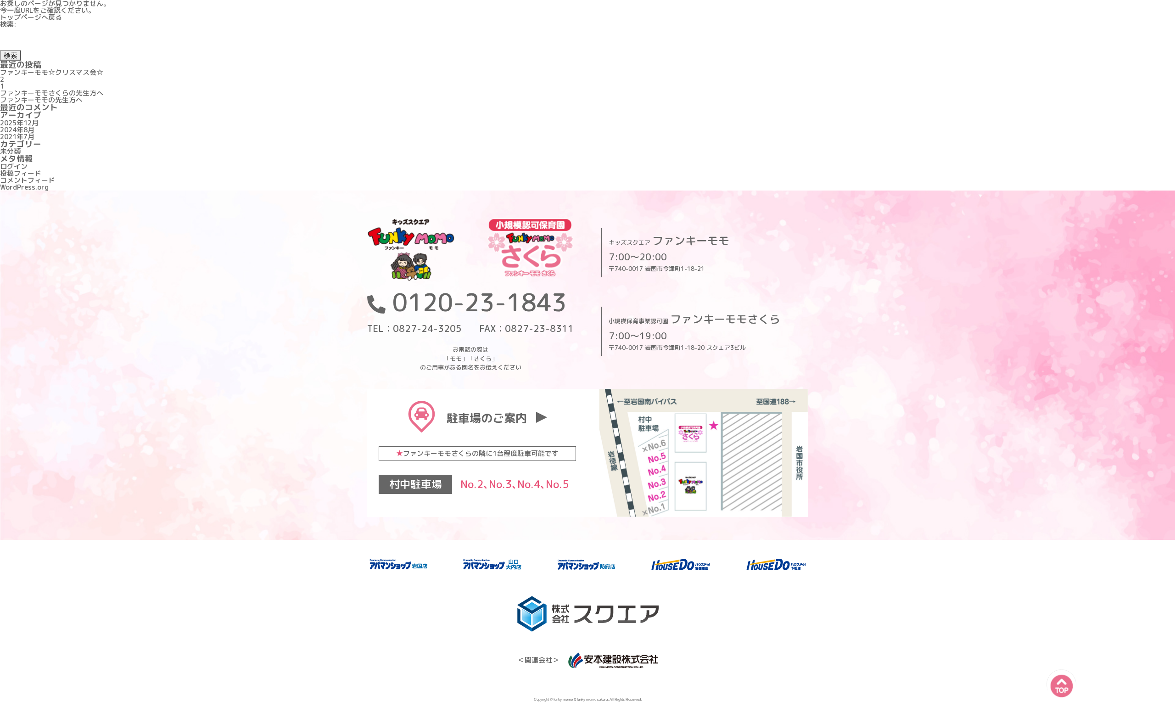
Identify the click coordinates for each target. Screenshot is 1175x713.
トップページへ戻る (31, 17)
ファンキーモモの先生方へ (41, 100)
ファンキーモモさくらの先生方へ (51, 93)
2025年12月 (19, 123)
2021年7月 (17, 136)
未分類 (10, 151)
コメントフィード (27, 180)
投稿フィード (20, 173)
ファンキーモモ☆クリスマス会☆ (51, 72)
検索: (8, 24)
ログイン (14, 166)
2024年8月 (17, 130)
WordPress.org (24, 187)
